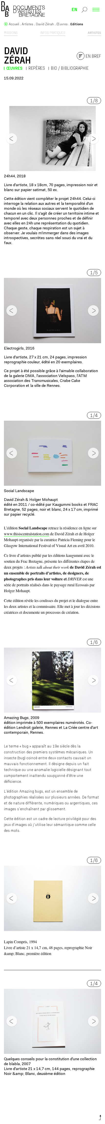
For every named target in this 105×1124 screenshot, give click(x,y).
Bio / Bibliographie (69, 68)
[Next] (93, 138)
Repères (36, 68)
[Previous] (11, 138)
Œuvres (14, 68)
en (74, 9)
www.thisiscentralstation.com (26, 533)
